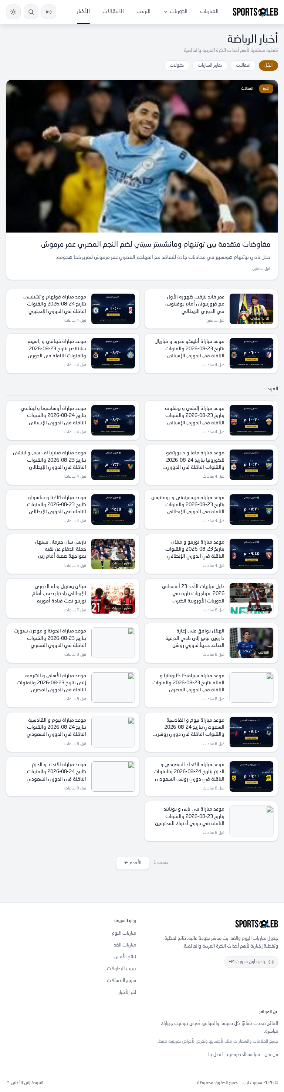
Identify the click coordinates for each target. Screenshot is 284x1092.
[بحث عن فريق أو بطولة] (31, 11)
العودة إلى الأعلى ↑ (24, 1083)
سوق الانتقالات (121, 980)
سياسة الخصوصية (243, 1054)
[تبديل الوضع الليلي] (13, 11)
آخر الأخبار (127, 992)
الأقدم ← (132, 863)
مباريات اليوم (124, 933)
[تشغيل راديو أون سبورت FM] (48, 11)
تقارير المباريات (210, 65)
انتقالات (243, 65)
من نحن (271, 1054)
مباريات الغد (125, 945)
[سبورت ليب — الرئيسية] (255, 12)
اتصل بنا (215, 1054)
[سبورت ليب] (213, 924)
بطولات (177, 65)
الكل (268, 65)
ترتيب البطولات (121, 968)
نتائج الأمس (125, 957)
